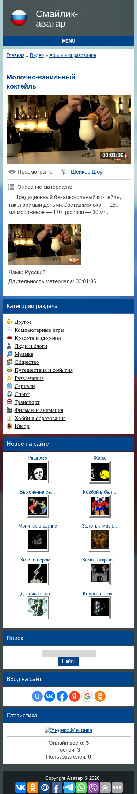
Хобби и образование (72, 55)
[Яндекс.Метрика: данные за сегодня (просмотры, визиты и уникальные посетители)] (68, 730)
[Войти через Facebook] (62, 696)
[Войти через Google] (87, 696)
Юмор (22, 426)
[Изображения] (44, 244)
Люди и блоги (31, 346)
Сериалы (25, 386)
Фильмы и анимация (39, 410)
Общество (27, 362)
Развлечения (29, 378)
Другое (23, 322)
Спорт (22, 394)
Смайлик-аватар (57, 18)
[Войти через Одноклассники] (100, 696)
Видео (37, 55)
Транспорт (27, 402)
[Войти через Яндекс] (74, 696)
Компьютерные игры (39, 330)
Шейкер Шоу (87, 172)
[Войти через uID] (37, 696)
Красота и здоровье (38, 338)
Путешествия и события (44, 370)
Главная (15, 55)
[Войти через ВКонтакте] (49, 696)
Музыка (24, 354)
